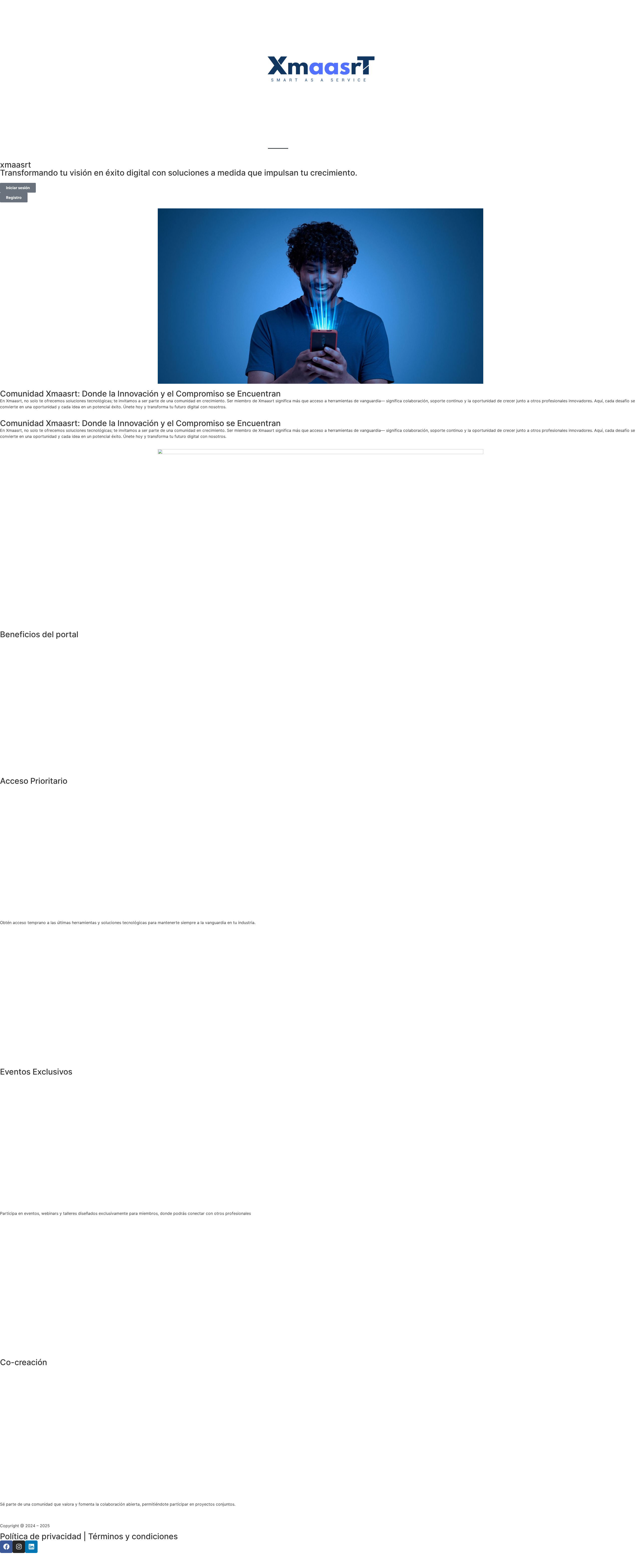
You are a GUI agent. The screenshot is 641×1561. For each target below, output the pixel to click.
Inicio (278, 143)
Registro (301, 143)
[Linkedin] (31, 1546)
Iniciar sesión (355, 143)
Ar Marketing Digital (70, 1525)
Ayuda (326, 143)
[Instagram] (19, 1546)
